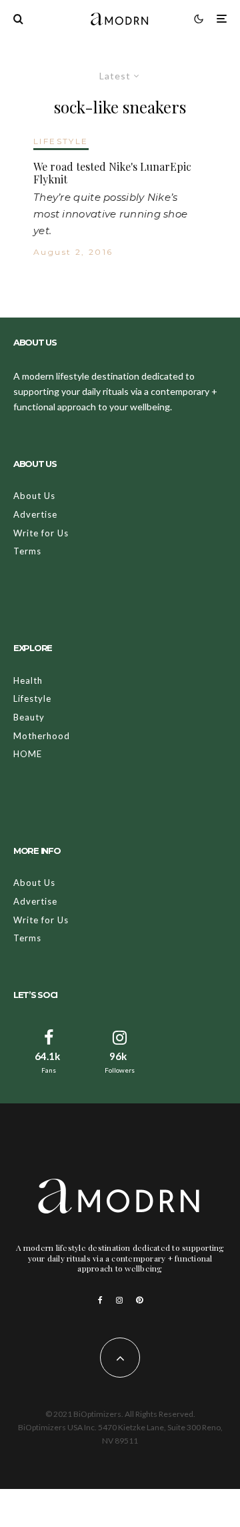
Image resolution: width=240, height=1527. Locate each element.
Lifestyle (32, 698)
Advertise (35, 514)
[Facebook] (100, 1300)
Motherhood (41, 735)
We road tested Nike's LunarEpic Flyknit (112, 172)
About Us (34, 495)
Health (28, 680)
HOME (27, 753)
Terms (27, 551)
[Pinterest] (139, 1300)
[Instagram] (119, 1300)
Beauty (29, 717)
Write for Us (41, 533)
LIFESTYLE (61, 141)
